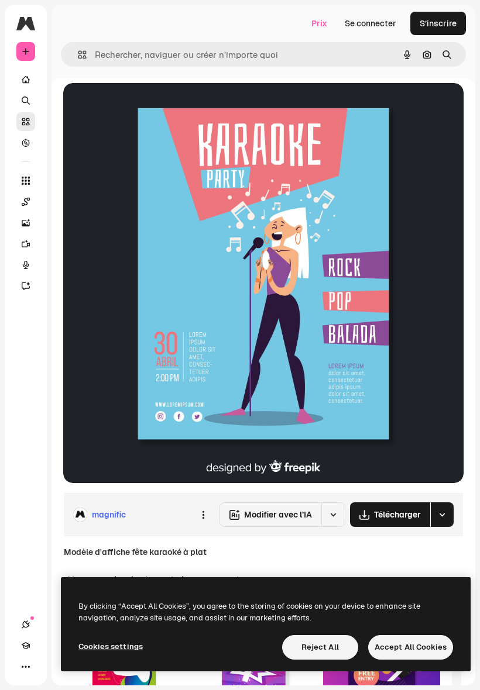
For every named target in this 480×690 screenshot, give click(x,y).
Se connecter (370, 23)
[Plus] (25, 666)
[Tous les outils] (25, 180)
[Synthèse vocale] (25, 265)
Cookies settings (110, 646)
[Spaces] (25, 201)
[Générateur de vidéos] (25, 243)
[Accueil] (25, 79)
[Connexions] (25, 624)
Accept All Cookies (411, 647)
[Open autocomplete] (77, 54)
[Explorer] (25, 142)
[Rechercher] (25, 100)
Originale (140, 105)
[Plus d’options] (203, 514)
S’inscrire (438, 23)
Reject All (320, 647)
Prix (319, 23)
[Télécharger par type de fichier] (442, 514)
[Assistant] (25, 286)
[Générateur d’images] (25, 222)
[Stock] (25, 121)
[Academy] (25, 645)
